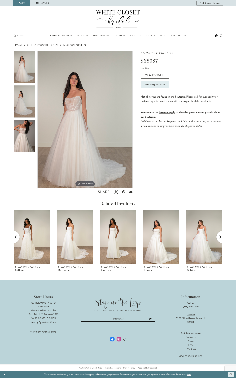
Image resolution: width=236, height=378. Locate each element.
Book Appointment (155, 85)
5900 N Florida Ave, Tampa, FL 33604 (190, 320)
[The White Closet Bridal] (118, 19)
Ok (230, 374)
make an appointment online (157, 101)
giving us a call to (150, 125)
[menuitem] (210, 3)
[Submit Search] (15, 35)
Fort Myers (42, 3)
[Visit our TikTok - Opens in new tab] (124, 339)
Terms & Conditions (113, 367)
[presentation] (32, 237)
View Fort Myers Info (191, 356)
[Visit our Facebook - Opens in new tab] (112, 339)
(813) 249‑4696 (191, 306)
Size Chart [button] (145, 68)
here (189, 374)
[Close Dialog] (4, 374)
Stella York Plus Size (42, 45)
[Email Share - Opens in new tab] (131, 192)
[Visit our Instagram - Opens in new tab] (119, 339)
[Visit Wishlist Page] (221, 35)
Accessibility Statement (147, 367)
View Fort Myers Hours (43, 332)
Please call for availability (200, 96)
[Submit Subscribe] (150, 319)
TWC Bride (190, 349)
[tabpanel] (24, 68)
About (191, 341)
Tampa (21, 3)
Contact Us (190, 337)
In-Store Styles (74, 45)
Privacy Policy (129, 367)
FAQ (190, 345)
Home (18, 45)
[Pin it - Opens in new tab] (123, 192)
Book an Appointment (190, 333)
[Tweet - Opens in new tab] (116, 192)
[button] (216, 35)
